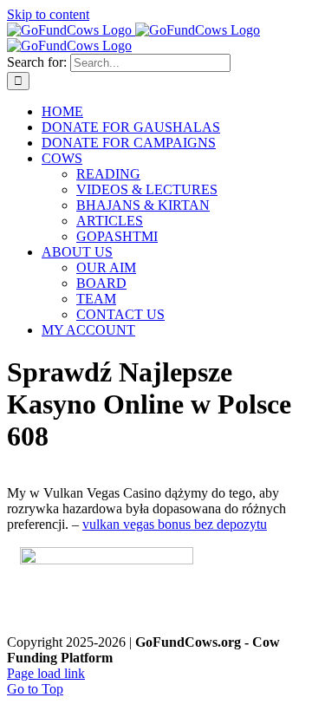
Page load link (46, 673)
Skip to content (48, 14)
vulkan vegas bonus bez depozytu (174, 524)
